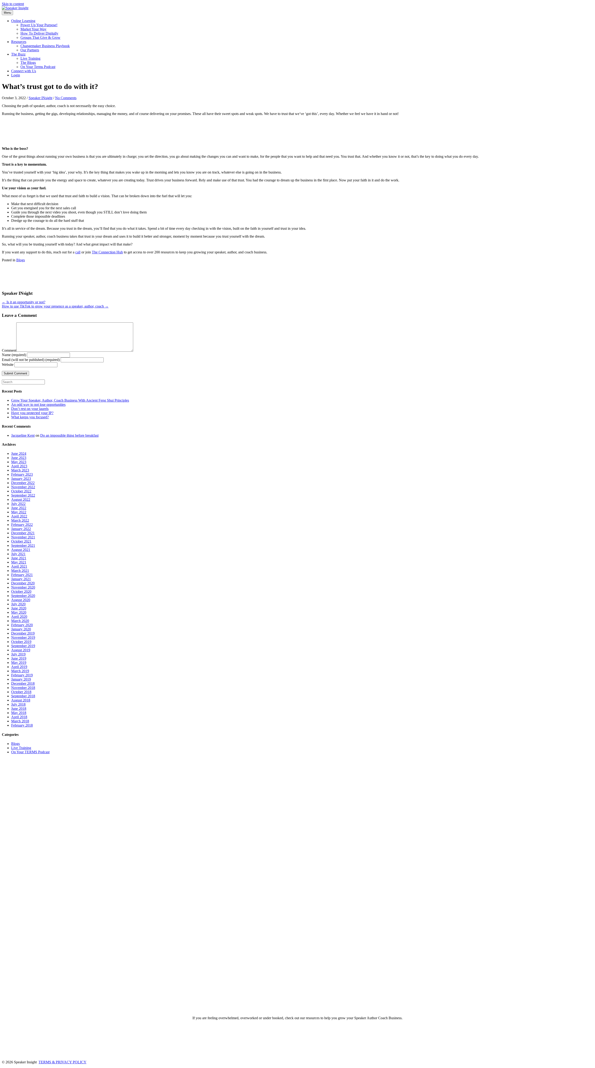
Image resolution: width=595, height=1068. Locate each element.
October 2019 (21, 642)
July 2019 (18, 654)
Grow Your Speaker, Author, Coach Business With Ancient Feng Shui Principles (70, 400)
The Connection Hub (107, 252)
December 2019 (23, 633)
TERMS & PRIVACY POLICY (62, 1062)
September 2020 (23, 596)
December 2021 (23, 533)
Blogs (20, 260)
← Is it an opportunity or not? (23, 302)
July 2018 (18, 704)
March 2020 (20, 621)
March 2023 (20, 470)
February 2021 (22, 575)
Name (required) (14, 355)
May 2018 (18, 713)
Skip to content (13, 4)
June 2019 (18, 658)
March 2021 (20, 571)
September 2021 (23, 545)
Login (15, 75)
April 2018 (19, 717)
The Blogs (28, 63)
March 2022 (20, 520)
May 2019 (18, 663)
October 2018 (21, 692)
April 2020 (19, 617)
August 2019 (20, 650)
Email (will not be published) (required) (31, 360)
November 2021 (23, 537)
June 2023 (18, 458)
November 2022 (23, 487)
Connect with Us (23, 71)
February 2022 (22, 525)
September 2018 (23, 696)
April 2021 (19, 566)
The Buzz (18, 54)
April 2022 (19, 516)
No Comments (65, 98)
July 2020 (18, 604)
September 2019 (23, 646)
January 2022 (21, 529)
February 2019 (22, 675)
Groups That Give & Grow (40, 37)
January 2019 (21, 679)
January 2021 (21, 579)
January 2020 (21, 629)
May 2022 (18, 512)
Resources (18, 42)
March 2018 (20, 721)
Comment (9, 350)
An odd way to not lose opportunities (38, 404)
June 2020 (18, 608)
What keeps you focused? (30, 417)
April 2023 (19, 466)
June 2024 (18, 453)
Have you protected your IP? (32, 413)
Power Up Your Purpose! (38, 25)
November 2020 (23, 587)
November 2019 (23, 637)
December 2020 (23, 583)
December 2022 (23, 483)
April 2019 (19, 667)
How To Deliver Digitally (39, 33)
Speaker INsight (40, 98)
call (77, 252)
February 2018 (22, 725)
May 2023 (18, 462)
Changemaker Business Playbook (45, 46)
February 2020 (22, 625)
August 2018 (20, 700)
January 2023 (21, 479)
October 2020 (21, 591)
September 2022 (23, 495)
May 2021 (18, 562)
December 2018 (23, 683)
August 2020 (20, 600)
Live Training (30, 58)
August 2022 (20, 499)
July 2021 (18, 554)
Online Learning (23, 21)
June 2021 (18, 558)
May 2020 (18, 612)
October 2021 (21, 541)
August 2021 (20, 550)
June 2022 (18, 508)
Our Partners (29, 50)
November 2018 (23, 688)
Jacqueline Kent (23, 435)
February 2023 (22, 474)
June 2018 (18, 709)
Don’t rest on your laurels (30, 409)
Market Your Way (33, 29)
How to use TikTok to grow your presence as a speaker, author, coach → (55, 306)
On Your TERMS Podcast (30, 752)
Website (7, 365)
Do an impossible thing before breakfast (69, 435)
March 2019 (20, 671)
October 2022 (21, 491)
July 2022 (18, 504)
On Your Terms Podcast (37, 67)
